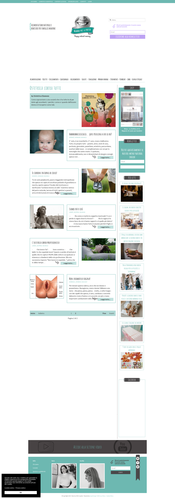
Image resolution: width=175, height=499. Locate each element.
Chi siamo (34, 1)
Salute (84, 79)
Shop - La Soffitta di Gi (132, 129)
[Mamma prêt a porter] (62, 27)
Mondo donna (103, 79)
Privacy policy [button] (20, 488)
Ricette (45, 79)
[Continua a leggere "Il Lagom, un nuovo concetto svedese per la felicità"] (132, 221)
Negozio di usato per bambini (132, 131)
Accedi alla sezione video (87, 446)
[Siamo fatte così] (47, 217)
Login (90, 1)
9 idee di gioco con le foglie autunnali (132, 348)
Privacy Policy (101, 496)
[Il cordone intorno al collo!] (99, 180)
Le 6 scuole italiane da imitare (132, 322)
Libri (128, 79)
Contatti (83, 1)
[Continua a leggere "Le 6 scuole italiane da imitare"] (132, 333)
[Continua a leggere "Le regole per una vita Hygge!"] (132, 193)
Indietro (41, 313)
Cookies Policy (109, 496)
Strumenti (114, 79)
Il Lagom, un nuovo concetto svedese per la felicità (131, 209)
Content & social (60, 1)
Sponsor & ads (73, 1)
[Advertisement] (87, 62)
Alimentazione (35, 79)
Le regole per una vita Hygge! (131, 183)
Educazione (93, 79)
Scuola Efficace (137, 79)
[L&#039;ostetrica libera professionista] (99, 249)
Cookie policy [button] (9, 488)
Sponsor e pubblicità (39, 471)
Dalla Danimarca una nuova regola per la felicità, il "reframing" (132, 268)
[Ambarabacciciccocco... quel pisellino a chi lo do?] (47, 142)
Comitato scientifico (46, 1)
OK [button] (21, 492)
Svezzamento (53, 79)
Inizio (33, 313)
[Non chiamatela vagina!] (47, 286)
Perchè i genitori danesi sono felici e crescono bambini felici (131, 297)
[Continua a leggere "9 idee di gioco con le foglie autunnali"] (132, 360)
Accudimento (75, 79)
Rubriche (123, 79)
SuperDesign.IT (94, 496)
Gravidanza (64, 79)
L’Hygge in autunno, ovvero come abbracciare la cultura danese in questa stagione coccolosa (132, 237)
